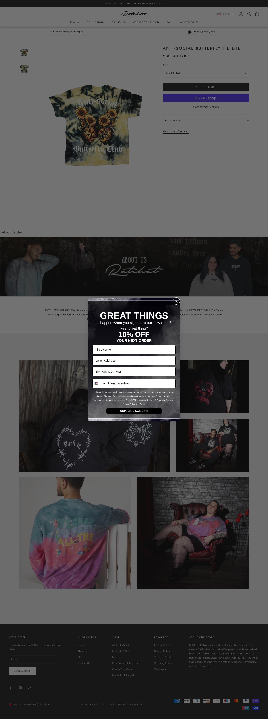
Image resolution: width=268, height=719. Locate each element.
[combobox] (99, 383)
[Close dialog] (176, 301)
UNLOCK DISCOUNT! (134, 411)
